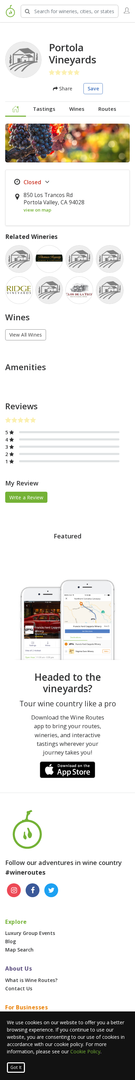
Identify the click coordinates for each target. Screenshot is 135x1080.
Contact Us (18, 988)
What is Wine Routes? (31, 980)
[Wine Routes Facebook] (32, 890)
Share (65, 88)
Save (93, 88)
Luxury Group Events (30, 933)
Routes (107, 108)
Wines (76, 108)
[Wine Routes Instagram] (14, 890)
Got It (15, 1067)
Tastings (44, 108)
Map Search (19, 949)
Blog (10, 941)
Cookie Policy (85, 1051)
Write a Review (26, 497)
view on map (37, 210)
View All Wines (25, 334)
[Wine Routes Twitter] (51, 890)
